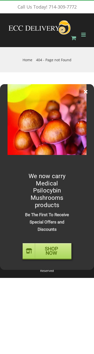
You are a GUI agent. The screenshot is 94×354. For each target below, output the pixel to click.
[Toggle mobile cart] (73, 38)
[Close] (85, 92)
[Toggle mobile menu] (83, 34)
